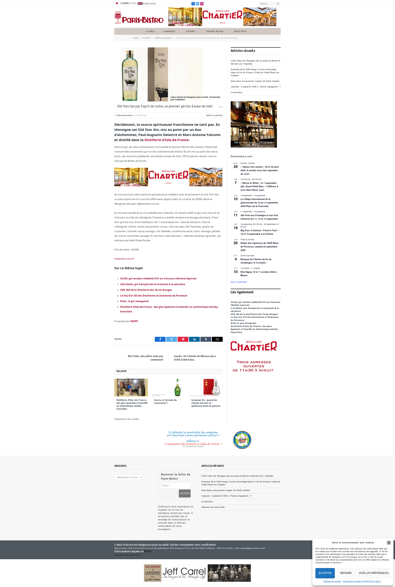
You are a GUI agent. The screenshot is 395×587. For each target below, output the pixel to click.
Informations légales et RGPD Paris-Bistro (362, 581)
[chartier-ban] (222, 25)
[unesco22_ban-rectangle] (197, 440)
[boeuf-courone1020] (254, 147)
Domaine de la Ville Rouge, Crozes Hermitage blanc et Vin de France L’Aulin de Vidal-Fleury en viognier (255, 72)
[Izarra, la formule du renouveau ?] (168, 387)
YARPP (134, 321)
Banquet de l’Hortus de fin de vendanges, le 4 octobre (256, 261)
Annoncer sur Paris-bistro (127, 555)
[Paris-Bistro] (139, 17)
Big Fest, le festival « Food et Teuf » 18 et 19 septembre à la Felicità (260, 232)
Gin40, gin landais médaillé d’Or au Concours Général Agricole (158, 278)
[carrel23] (197, 573)
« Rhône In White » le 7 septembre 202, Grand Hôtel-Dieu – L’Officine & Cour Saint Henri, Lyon (259, 186)
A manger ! (169, 31)
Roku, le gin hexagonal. (134, 301)
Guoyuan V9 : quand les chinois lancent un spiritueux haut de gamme (205, 403)
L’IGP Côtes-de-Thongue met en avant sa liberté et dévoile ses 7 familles (237, 476)
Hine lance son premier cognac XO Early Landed (255, 81)
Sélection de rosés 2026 (213, 507)
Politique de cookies (332, 581)
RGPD (147, 551)
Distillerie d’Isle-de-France (166, 139)
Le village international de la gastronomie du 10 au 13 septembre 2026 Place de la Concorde (259, 202)
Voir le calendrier (239, 281)
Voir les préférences (374, 573)
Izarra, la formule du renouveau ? (165, 401)
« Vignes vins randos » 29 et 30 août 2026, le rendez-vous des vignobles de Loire (260, 170)
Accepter (325, 573)
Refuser (346, 573)
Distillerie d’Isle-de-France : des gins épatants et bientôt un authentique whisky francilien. (132, 404)
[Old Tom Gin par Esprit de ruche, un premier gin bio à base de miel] (168, 74)
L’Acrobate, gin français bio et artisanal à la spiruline (152, 284)
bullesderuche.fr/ (124, 258)
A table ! (151, 31)
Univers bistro (215, 31)
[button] (388, 542)
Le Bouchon (236, 92)
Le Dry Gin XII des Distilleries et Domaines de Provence (153, 295)
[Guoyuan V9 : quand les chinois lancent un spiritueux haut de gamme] (206, 387)
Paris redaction (124, 115)
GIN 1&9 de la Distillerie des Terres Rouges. (146, 290)
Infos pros (240, 31)
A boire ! (191, 31)
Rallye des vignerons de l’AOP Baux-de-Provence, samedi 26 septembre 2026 (260, 246)
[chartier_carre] (254, 385)
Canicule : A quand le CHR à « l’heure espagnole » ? (256, 86)
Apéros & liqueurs (214, 115)
